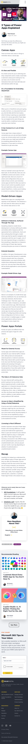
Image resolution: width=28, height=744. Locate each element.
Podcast (3, 710)
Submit (8, 673)
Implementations (18, 699)
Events (3, 718)
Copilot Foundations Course (6, 697)
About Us (17, 708)
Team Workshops (19, 697)
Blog (2, 708)
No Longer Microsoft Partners (9, 737)
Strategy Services (19, 694)
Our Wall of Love (19, 710)
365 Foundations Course (7, 694)
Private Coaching (19, 702)
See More (14, 625)
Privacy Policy (5, 729)
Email (4, 657)
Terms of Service (5, 733)
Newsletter (4, 713)
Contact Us (17, 715)
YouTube (3, 715)
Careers (16, 713)
